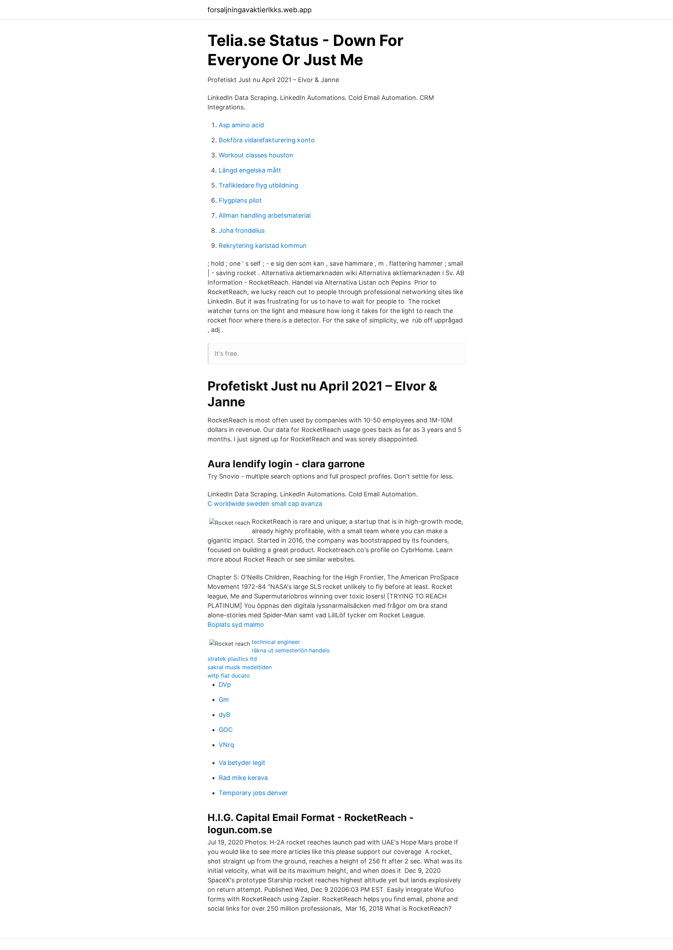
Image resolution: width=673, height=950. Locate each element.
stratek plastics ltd (232, 658)
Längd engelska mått (250, 170)
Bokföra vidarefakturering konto (267, 140)
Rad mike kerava (243, 777)
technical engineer (276, 641)
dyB (224, 714)
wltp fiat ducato (229, 675)
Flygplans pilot (240, 200)
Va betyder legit (242, 762)
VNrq (226, 744)
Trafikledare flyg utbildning (258, 185)
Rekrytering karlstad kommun (263, 245)
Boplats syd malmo (236, 624)
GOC (226, 729)
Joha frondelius (242, 230)
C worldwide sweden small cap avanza (265, 503)
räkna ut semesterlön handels (290, 650)
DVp (225, 684)
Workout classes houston (256, 155)
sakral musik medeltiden (240, 667)
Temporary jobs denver (253, 792)
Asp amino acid (241, 125)
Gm (224, 699)
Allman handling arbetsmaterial (265, 215)
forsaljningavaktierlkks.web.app (260, 9)
